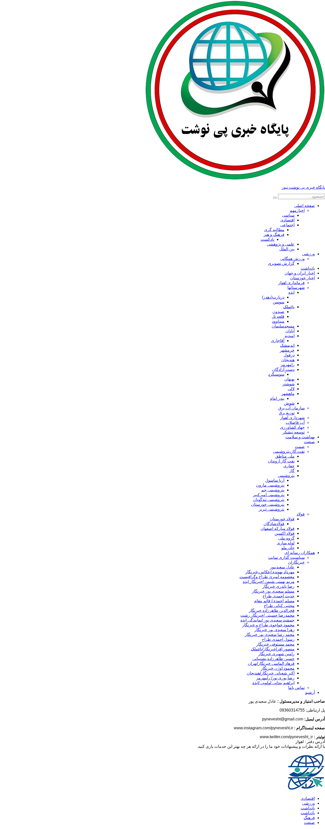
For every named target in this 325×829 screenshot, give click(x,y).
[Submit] (275, 197)
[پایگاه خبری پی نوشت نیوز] (235, 178)
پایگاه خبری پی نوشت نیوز (303, 187)
